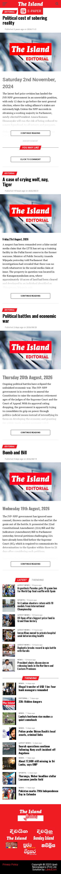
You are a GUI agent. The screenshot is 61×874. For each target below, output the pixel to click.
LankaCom (51, 869)
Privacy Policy (10, 864)
